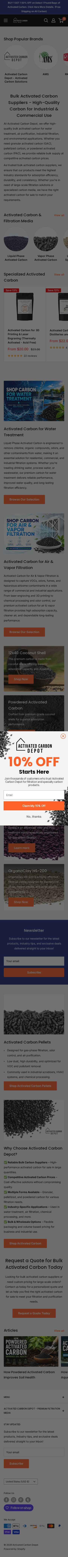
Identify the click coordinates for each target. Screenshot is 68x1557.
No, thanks (34, 816)
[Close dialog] (63, 736)
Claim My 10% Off (34, 806)
